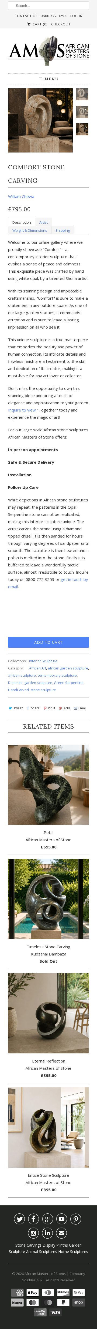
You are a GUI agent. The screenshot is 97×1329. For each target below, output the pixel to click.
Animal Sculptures (41, 1251)
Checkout (61, 24)
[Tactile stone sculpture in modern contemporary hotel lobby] (40, 120)
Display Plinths (55, 1245)
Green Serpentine (69, 682)
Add (67, 708)
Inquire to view (22, 410)
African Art (37, 668)
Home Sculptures (73, 1251)
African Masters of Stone (45, 1273)
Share (35, 708)
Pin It (51, 708)
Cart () (39, 24)
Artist (43, 222)
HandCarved (18, 689)
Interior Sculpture (43, 660)
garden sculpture (38, 682)
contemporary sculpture (57, 675)
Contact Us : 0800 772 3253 (41, 16)
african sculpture (22, 675)
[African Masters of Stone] (48, 52)
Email (82, 708)
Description (21, 222)
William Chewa (21, 196)
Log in (76, 16)
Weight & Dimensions (29, 230)
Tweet (18, 708)
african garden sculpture (68, 668)
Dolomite (15, 682)
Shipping (63, 230)
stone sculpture (43, 689)
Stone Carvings (28, 1245)
